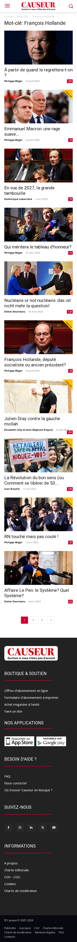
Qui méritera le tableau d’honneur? (37, 247)
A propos (11, 863)
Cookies (10, 884)
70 (70, 139)
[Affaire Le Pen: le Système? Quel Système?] (38, 568)
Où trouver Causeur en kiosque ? (28, 790)
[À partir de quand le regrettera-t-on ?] (38, 47)
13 (70, 252)
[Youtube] (54, 827)
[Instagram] (20, 827)
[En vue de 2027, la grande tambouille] (38, 165)
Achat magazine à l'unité (21, 704)
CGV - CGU (12, 877)
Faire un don (13, 711)
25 (70, 542)
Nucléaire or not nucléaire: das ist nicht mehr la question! (37, 303)
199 (70, 488)
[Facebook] (8, 827)
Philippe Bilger (13, 81)
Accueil (8, 16)
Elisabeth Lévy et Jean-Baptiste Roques (28, 429)
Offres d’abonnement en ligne (26, 690)
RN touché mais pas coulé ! (31, 536)
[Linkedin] (31, 827)
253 (70, 432)
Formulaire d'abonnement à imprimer (31, 697)
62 (70, 601)
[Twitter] (42, 827)
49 (70, 370)
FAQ (7, 776)
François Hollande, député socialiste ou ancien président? (35, 362)
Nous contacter (15, 783)
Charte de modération (20, 891)
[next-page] (51, 620)
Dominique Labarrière (18, 199)
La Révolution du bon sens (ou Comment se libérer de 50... (34, 480)
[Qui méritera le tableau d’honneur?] (38, 225)
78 (70, 199)
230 (70, 81)
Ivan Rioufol (12, 488)
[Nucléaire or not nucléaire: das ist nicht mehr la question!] (38, 278)
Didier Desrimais (14, 311)
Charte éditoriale (16, 870)
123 (70, 311)
